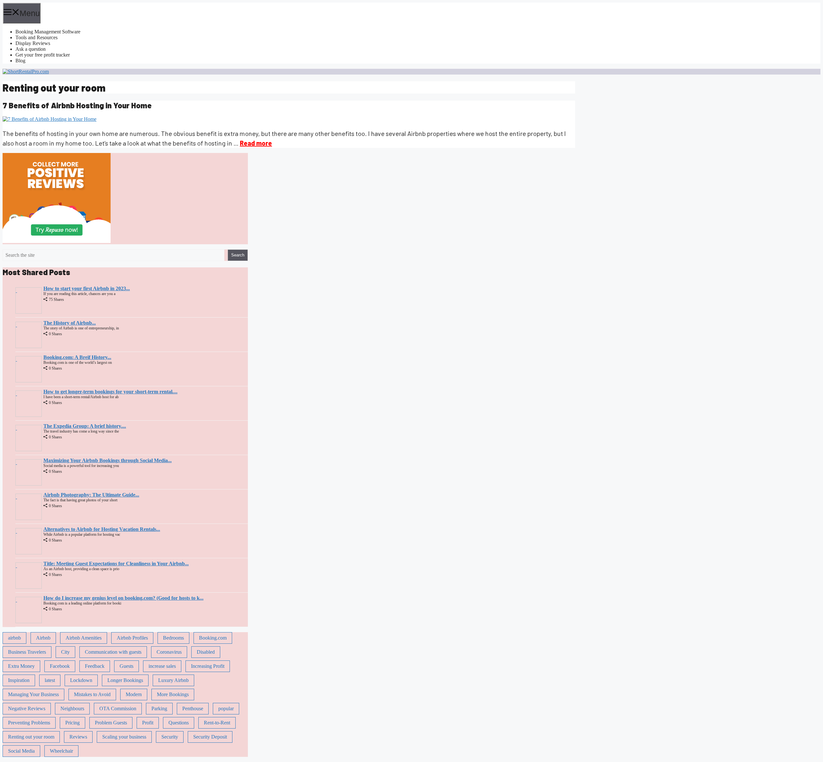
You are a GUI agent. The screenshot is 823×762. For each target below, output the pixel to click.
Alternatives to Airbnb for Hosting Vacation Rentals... (101, 529)
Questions (178, 722)
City (65, 652)
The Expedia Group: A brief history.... (84, 426)
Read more (256, 143)
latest (50, 680)
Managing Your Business (33, 694)
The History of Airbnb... (69, 323)
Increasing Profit (207, 666)
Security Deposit (210, 737)
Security (169, 737)
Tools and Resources (36, 37)
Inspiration (19, 680)
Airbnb (43, 638)
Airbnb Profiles (132, 638)
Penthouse (192, 708)
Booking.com (213, 638)
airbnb (14, 638)
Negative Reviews (26, 708)
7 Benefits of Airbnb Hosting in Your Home (77, 105)
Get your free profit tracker (42, 55)
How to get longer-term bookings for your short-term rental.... (110, 391)
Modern (134, 694)
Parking (159, 708)
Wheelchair (61, 751)
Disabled (206, 652)
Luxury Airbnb (173, 680)
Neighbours (72, 708)
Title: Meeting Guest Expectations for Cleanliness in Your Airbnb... (116, 563)
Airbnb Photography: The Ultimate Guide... (91, 495)
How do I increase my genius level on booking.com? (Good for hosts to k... (123, 598)
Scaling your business (124, 737)
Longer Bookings (125, 680)
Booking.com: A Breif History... (77, 357)
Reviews (78, 737)
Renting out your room (31, 737)
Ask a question (30, 49)
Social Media (21, 751)
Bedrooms (173, 638)
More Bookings (173, 694)
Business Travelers (27, 652)
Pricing (72, 722)
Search (237, 255)
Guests (126, 666)
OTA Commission (117, 708)
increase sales (162, 666)
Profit (147, 722)
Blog (20, 60)
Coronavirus (169, 652)
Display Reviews (32, 43)
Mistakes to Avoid (92, 694)
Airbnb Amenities (84, 638)
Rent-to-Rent (217, 722)
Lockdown (81, 680)
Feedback (94, 666)
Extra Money (21, 666)
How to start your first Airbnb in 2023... (86, 288)
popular (226, 708)
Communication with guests (113, 652)
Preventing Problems (29, 722)
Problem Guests (111, 722)
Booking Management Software (47, 31)
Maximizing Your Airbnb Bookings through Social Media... (107, 460)
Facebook (60, 666)
